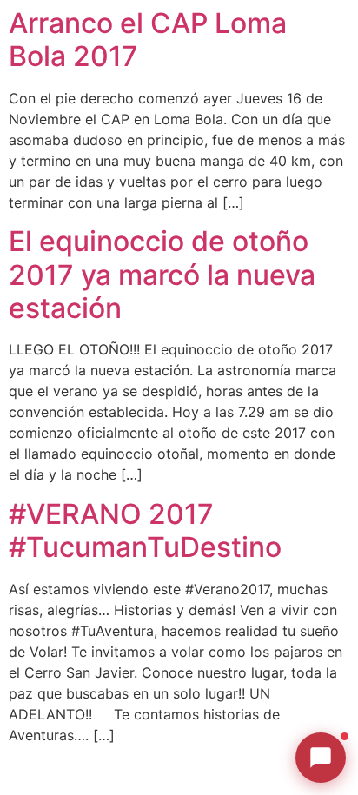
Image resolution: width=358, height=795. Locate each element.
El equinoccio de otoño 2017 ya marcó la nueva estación (162, 274)
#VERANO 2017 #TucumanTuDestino (145, 530)
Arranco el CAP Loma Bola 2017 (148, 39)
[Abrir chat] (320, 757)
